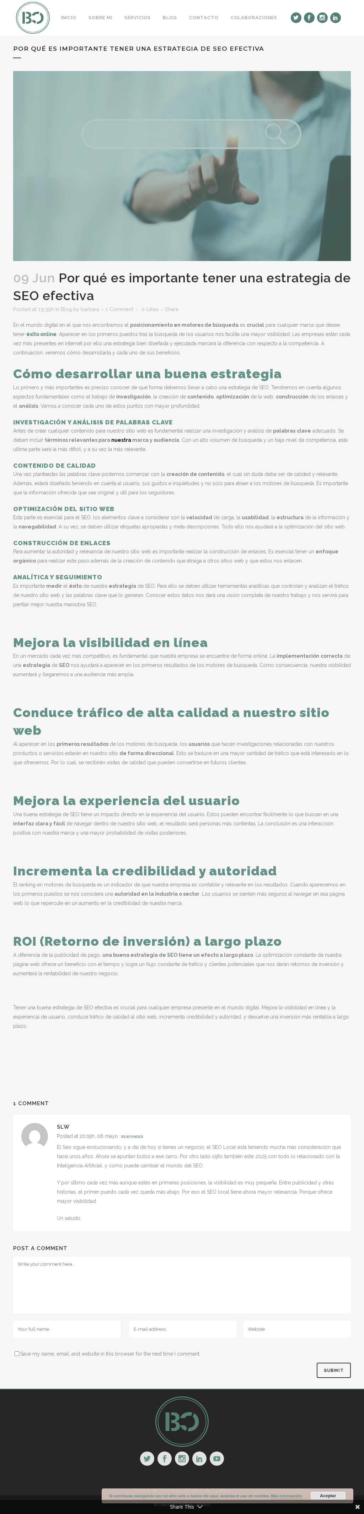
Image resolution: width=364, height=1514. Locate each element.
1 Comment (120, 309)
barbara (90, 309)
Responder (132, 1137)
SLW (63, 1127)
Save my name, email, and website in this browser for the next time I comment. (110, 1354)
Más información (286, 1495)
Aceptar (328, 1495)
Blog (66, 309)
